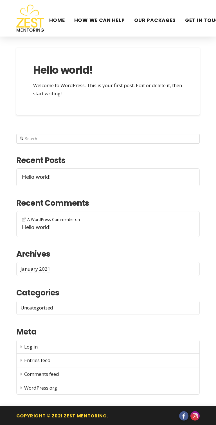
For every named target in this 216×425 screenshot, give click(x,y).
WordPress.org (40, 388)
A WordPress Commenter (50, 219)
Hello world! (63, 70)
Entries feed (37, 360)
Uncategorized (37, 307)
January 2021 (35, 269)
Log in (31, 346)
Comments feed (41, 374)
